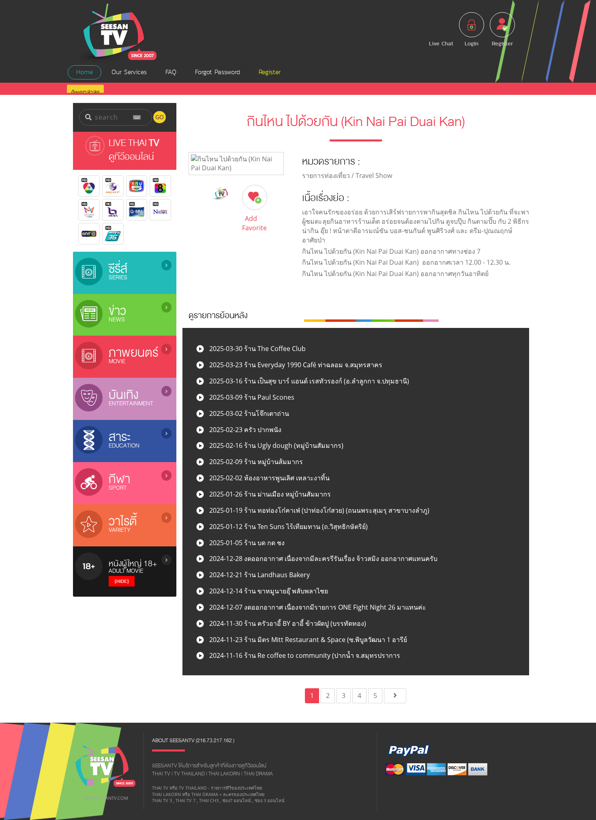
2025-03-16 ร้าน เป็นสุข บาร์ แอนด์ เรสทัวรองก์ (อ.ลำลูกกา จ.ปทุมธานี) (308, 381)
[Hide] (122, 581)
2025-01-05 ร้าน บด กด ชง (246, 542)
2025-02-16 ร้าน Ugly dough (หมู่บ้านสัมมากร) (275, 445)
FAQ (170, 72)
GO (159, 117)
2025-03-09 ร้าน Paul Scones (251, 397)
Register (270, 72)
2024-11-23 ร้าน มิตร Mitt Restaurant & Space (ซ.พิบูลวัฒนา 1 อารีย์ (307, 639)
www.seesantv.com (105, 798)
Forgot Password (217, 72)
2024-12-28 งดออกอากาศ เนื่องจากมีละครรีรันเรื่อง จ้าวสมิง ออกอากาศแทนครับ (322, 558)
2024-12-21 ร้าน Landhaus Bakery (259, 574)
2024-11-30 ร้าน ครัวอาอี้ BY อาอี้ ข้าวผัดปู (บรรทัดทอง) (287, 623)
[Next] (395, 695)
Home (84, 72)
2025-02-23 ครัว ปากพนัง (244, 429)
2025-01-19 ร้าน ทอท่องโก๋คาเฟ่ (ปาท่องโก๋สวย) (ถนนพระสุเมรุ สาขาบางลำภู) (318, 510)
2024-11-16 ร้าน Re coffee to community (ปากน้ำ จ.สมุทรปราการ (304, 655)
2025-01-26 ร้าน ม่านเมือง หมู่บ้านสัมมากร (269, 494)
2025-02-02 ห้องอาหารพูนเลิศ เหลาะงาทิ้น (269, 477)
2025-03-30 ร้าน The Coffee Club (257, 348)
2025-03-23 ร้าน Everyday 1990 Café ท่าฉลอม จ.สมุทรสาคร (295, 364)
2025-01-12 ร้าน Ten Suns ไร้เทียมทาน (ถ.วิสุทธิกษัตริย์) (288, 526)
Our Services (129, 72)
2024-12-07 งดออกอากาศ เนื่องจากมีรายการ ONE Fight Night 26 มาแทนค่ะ (317, 607)
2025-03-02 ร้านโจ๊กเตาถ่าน (248, 413)
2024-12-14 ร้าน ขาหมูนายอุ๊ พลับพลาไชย (268, 591)
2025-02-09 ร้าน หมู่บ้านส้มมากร (255, 461)
